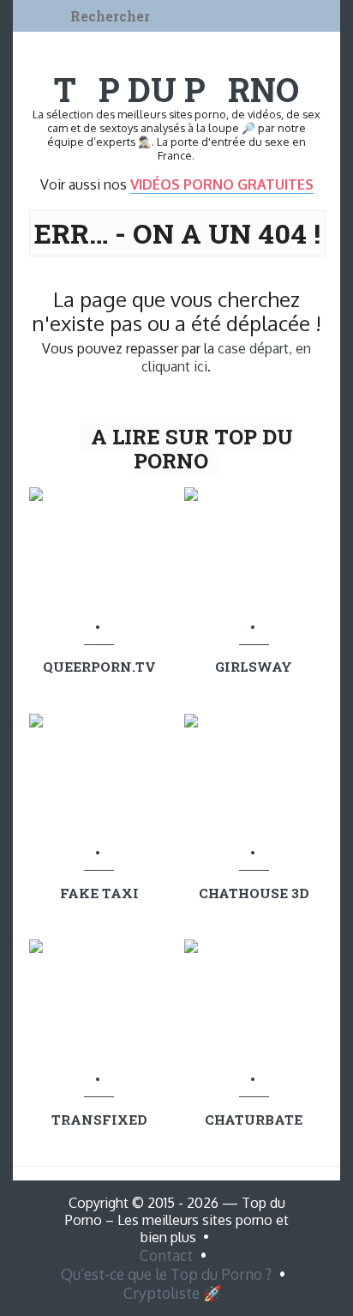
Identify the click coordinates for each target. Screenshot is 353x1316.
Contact (166, 1255)
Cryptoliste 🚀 (172, 1292)
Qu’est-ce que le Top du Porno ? (166, 1274)
